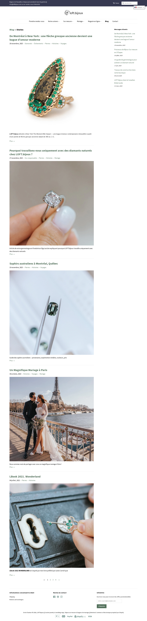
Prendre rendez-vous (36, 21)
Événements (38, 43)
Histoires (55, 43)
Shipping (12, 597)
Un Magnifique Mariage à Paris (28, 370)
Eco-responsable (31, 158)
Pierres (47, 43)
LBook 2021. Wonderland (25, 476)
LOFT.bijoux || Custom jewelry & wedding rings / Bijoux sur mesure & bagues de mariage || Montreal (66, 612)
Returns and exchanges (17, 599)
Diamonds (28, 43)
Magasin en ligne (94, 21)
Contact (115, 21)
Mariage (80, 21)
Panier (117, 3)
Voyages (63, 43)
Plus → (12, 141)
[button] (139, 7)
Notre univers (53, 21)
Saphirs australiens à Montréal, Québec (34, 263)
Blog (107, 21)
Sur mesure (67, 21)
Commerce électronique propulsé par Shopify (110, 612)
